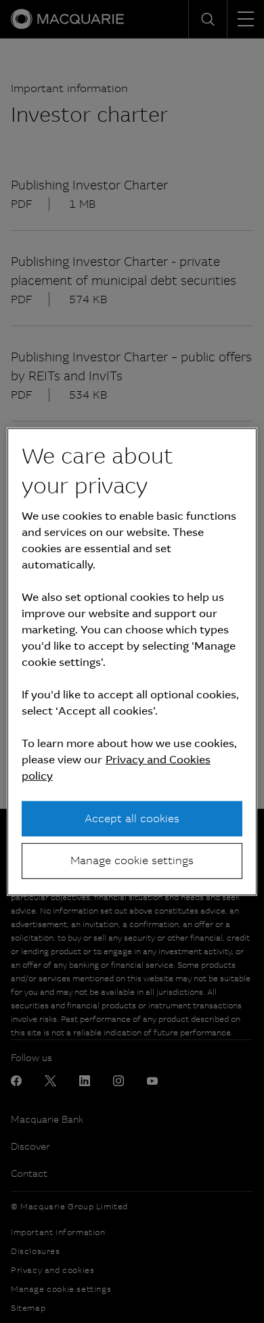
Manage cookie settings (132, 860)
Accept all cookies (132, 818)
